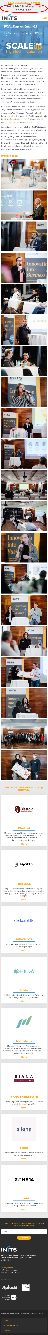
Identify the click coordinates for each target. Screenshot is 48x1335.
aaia (38, 113)
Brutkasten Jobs (12, 122)
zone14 (11, 116)
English (6, 1320)
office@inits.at (7, 1268)
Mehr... (24, 844)
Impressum (7, 1330)
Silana (29, 122)
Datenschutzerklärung (11, 1325)
